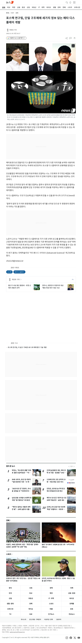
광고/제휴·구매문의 (35, 619)
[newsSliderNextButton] (74, 466)
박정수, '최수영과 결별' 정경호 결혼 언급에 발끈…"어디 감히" (21, 472)
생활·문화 (10, 604)
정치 (10, 588)
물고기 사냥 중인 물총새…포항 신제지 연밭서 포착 (19, 286)
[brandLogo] (10, 2)
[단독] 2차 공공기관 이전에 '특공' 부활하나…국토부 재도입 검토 (56, 509)
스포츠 (8, 554)
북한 (51, 593)
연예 (7, 520)
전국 (7, 13)
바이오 (72, 598)
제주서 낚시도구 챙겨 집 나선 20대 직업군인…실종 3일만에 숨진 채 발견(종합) (56, 500)
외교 (30, 593)
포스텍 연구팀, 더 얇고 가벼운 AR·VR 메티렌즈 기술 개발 (27, 347)
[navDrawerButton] (74, 2)
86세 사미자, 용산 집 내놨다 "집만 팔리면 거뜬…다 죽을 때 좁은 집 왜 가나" (21, 481)
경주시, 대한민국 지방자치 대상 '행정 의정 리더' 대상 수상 (53, 286)
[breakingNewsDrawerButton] (70, 2)
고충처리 (58, 619)
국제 (71, 588)
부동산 (30, 598)
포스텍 (9, 272)
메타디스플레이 (19, 272)
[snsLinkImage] (67, 638)
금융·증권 (71, 593)
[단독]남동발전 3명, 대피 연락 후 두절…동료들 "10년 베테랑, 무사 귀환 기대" (56, 472)
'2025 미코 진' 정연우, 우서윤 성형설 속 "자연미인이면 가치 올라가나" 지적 (21, 491)
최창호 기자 (13, 30)
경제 (51, 588)
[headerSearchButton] (67, 2)
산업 (10, 598)
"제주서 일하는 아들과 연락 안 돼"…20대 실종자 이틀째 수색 (21, 509)
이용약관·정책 (48, 619)
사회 (30, 588)
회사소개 (23, 619)
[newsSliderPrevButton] (69, 466)
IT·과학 (51, 598)
